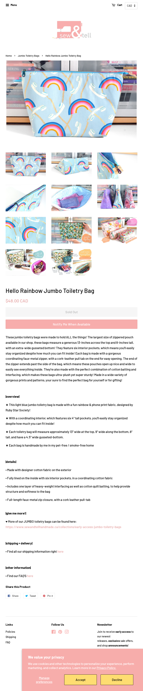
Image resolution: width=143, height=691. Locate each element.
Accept (80, 680)
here (60, 551)
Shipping (11, 636)
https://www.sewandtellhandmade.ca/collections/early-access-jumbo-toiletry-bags (63, 527)
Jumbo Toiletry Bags (28, 55)
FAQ (8, 642)
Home (9, 55)
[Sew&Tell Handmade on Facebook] (53, 632)
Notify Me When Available (71, 324)
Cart (119, 5)
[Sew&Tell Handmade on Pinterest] (60, 632)
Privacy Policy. (106, 668)
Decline (117, 680)
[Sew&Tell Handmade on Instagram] (67, 632)
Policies (10, 631)
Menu (13, 5)
